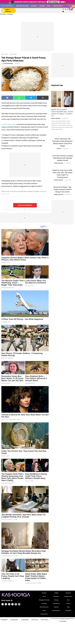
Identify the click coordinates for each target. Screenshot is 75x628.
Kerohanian (13, 54)
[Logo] (7, 6)
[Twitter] (68, 9)
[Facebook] (63, 9)
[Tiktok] (12, 604)
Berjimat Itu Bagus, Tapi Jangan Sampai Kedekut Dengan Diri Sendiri (62, 189)
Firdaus (59, 148)
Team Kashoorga (8, 63)
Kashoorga (4, 54)
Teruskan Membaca (25, 205)
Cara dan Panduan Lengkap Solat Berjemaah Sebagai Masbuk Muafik (62, 158)
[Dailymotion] (63, 12)
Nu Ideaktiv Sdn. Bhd (65, 618)
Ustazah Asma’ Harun (8, 124)
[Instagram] (65, 9)
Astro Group (63, 621)
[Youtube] (16, 604)
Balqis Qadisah (55, 118)
